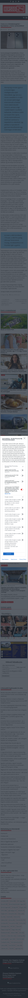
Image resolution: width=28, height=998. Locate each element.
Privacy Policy (22, 559)
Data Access (14, 559)
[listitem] (14, 466)
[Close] (24, 438)
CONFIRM (8, 553)
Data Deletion (5, 559)
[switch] (22, 470)
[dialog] (14, 499)
